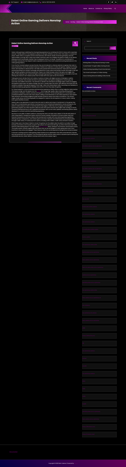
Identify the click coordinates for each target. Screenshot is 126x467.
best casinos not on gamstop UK (91, 297)
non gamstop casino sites (89, 244)
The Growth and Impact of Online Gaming (95, 72)
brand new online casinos (89, 206)
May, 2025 (75, 44)
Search (89, 41)
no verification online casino (90, 229)
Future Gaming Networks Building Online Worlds (96, 76)
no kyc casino (86, 237)
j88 (83, 343)
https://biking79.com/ (88, 335)
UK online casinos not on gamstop (92, 146)
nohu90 (84, 366)
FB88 (83, 388)
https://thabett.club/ (88, 434)
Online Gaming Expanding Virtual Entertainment (96, 69)
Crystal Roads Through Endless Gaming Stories (96, 66)
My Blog (73, 22)
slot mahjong (86, 305)
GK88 (83, 396)
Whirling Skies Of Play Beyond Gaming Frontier (96, 62)
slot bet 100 (85, 199)
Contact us (98, 8)
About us (91, 8)
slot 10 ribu (85, 100)
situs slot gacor (86, 176)
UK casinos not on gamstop (90, 153)
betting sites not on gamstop (90, 252)
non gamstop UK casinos (89, 313)
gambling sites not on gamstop (91, 282)
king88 (84, 404)
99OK (83, 381)
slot (83, 108)
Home (85, 8)
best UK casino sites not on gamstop (92, 267)
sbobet (84, 358)
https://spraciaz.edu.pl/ (89, 115)
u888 (83, 328)
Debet (39, 91)
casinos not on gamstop (89, 161)
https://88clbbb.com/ (88, 426)
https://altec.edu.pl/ (88, 131)
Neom (76, 463)
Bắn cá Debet (43, 126)
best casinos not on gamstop (90, 259)
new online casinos (87, 191)
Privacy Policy (108, 8)
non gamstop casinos (88, 138)
